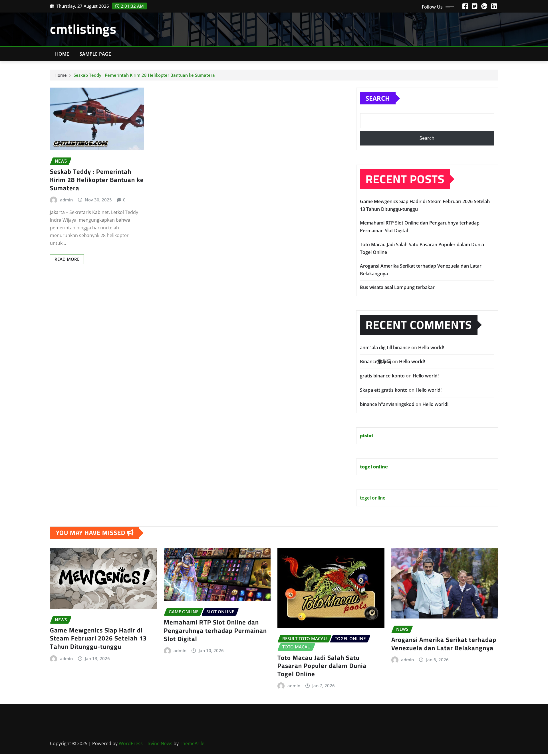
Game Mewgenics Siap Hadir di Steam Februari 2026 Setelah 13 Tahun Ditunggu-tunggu (98, 638)
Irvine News (160, 743)
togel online (372, 498)
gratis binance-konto (382, 376)
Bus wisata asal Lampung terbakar (397, 287)
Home (62, 54)
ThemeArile (192, 743)
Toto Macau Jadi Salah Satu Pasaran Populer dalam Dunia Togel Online (321, 666)
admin (66, 200)
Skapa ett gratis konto (384, 390)
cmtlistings (83, 29)
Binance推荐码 (375, 361)
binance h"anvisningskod (387, 404)
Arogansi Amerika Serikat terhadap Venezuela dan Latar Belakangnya (443, 644)
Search (378, 98)
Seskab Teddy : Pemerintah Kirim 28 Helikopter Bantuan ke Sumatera (144, 75)
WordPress (131, 743)
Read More (67, 259)
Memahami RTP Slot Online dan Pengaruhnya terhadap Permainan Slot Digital (215, 630)
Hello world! (431, 347)
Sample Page (95, 54)
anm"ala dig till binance (385, 347)
